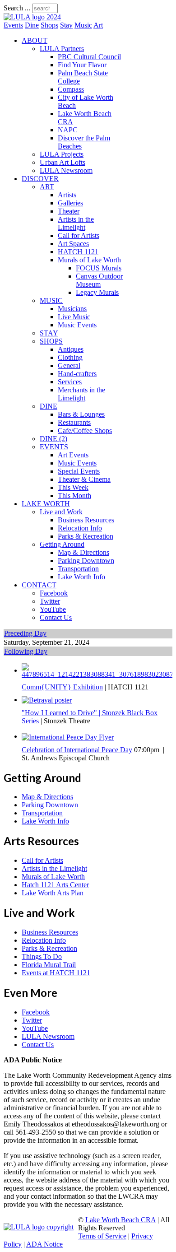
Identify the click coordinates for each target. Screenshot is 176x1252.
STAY (49, 333)
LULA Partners (62, 48)
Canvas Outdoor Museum (99, 280)
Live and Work (61, 512)
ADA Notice (44, 1244)
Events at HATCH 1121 (56, 973)
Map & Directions (83, 552)
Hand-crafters (77, 373)
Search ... (17, 8)
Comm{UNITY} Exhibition (62, 687)
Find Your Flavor (82, 65)
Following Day (25, 651)
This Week (73, 487)
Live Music (74, 317)
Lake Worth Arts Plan (52, 893)
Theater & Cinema (84, 479)
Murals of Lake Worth (89, 260)
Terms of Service (102, 1236)
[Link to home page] (32, 17)
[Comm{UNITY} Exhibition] (97, 670)
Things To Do (42, 956)
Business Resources (86, 520)
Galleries (70, 203)
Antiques (70, 349)
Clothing (70, 357)
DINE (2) (53, 438)
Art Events (73, 455)
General (69, 365)
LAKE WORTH (46, 503)
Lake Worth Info (81, 577)
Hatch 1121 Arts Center (55, 885)
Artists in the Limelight (76, 223)
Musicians (72, 308)
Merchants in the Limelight (81, 394)
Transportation (78, 568)
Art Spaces (73, 243)
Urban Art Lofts (62, 162)
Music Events (77, 325)
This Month (74, 495)
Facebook (54, 593)
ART (47, 187)
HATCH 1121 (78, 252)
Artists (67, 195)
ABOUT (34, 40)
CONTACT (39, 585)
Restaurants (74, 422)
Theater (68, 211)
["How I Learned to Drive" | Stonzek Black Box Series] (47, 699)
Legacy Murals (97, 292)
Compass (71, 89)
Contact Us (56, 617)
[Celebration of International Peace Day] (68, 736)
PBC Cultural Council (89, 57)
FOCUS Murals (98, 268)
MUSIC (51, 300)
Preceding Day (25, 633)
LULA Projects (61, 154)
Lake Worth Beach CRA (120, 1220)
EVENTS (54, 447)
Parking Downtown (86, 560)
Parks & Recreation (85, 536)
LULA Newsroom (66, 170)
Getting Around (62, 544)
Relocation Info (80, 528)
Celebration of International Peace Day (77, 750)
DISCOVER (40, 178)
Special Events (79, 471)
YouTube (53, 609)
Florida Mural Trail (49, 964)
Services (70, 382)
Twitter (50, 601)
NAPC (68, 130)
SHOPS (51, 341)
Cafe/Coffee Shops (85, 430)
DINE (48, 406)
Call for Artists (78, 235)
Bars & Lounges (81, 414)
